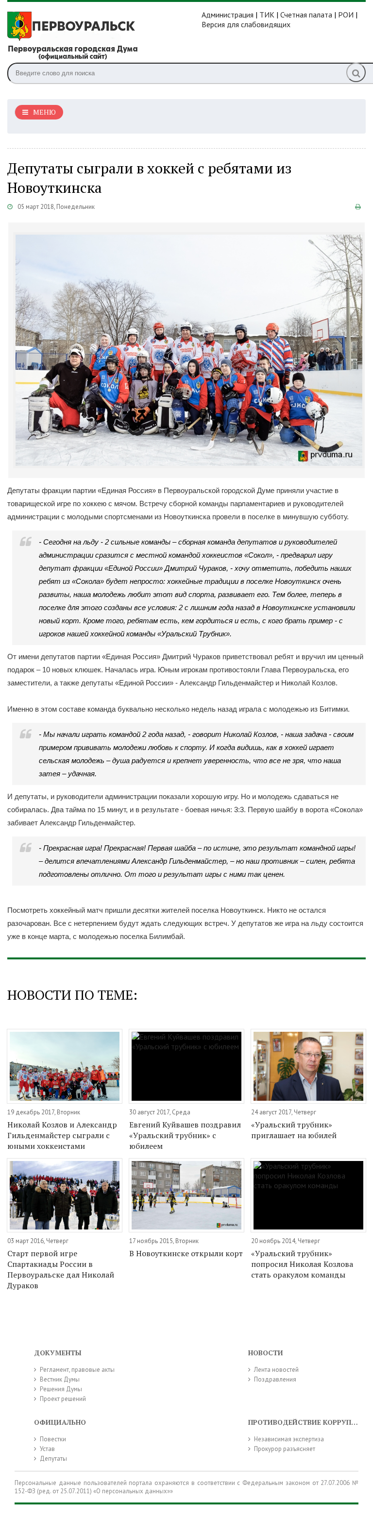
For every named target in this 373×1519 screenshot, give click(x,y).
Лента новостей (276, 1369)
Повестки (53, 1439)
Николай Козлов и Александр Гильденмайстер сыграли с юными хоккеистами (62, 1135)
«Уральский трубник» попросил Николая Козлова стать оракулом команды (302, 1264)
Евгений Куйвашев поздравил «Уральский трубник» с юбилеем (185, 1135)
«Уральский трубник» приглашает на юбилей (294, 1130)
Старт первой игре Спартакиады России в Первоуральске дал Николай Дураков (60, 1269)
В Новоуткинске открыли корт (186, 1253)
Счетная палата (306, 14)
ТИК (266, 14)
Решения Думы (61, 1389)
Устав (47, 1449)
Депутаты (53, 1458)
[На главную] (104, 34)
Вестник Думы (60, 1379)
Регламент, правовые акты (77, 1369)
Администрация (228, 14)
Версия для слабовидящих (246, 24)
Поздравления (275, 1379)
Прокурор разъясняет (284, 1449)
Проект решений (63, 1399)
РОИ (346, 14)
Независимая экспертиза (289, 1439)
